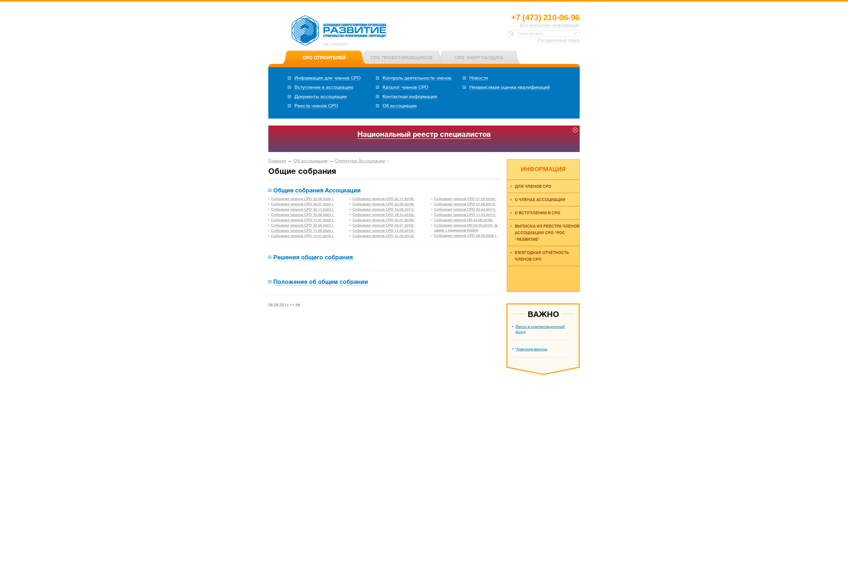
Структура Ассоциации (360, 160)
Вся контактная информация (550, 25)
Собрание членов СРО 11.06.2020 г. (302, 231)
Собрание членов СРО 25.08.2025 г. (302, 199)
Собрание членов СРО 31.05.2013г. (383, 236)
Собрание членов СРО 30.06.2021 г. (302, 225)
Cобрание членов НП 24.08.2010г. (464, 220)
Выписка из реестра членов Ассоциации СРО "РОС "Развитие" (547, 233)
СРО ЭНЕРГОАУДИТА (479, 57)
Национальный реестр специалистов (424, 134)
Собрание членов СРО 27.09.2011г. (465, 204)
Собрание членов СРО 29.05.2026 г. (465, 236)
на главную (335, 43)
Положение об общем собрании (320, 282)
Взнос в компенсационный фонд (540, 329)
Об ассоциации (310, 160)
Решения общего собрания (313, 257)
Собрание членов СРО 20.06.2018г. (383, 204)
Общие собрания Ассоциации (317, 190)
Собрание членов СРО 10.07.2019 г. (302, 236)
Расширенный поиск (559, 40)
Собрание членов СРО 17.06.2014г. (383, 231)
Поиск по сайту (531, 33)
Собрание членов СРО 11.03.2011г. (465, 215)
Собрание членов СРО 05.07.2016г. (383, 220)
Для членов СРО (533, 186)
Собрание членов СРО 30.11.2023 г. (302, 209)
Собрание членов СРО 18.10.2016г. (383, 215)
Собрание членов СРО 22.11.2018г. (383, 199)
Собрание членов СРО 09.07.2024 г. (302, 204)
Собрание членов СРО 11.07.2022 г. (302, 220)
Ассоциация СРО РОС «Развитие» (339, 31)
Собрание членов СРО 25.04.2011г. (465, 209)
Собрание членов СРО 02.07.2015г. (383, 225)
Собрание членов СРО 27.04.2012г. (465, 199)
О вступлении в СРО (537, 213)
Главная (277, 160)
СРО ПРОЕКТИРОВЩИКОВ (401, 57)
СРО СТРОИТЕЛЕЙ (323, 57)
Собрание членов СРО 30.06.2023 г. (302, 215)
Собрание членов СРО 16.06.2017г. (383, 209)
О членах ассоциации (540, 199)
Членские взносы (531, 349)
